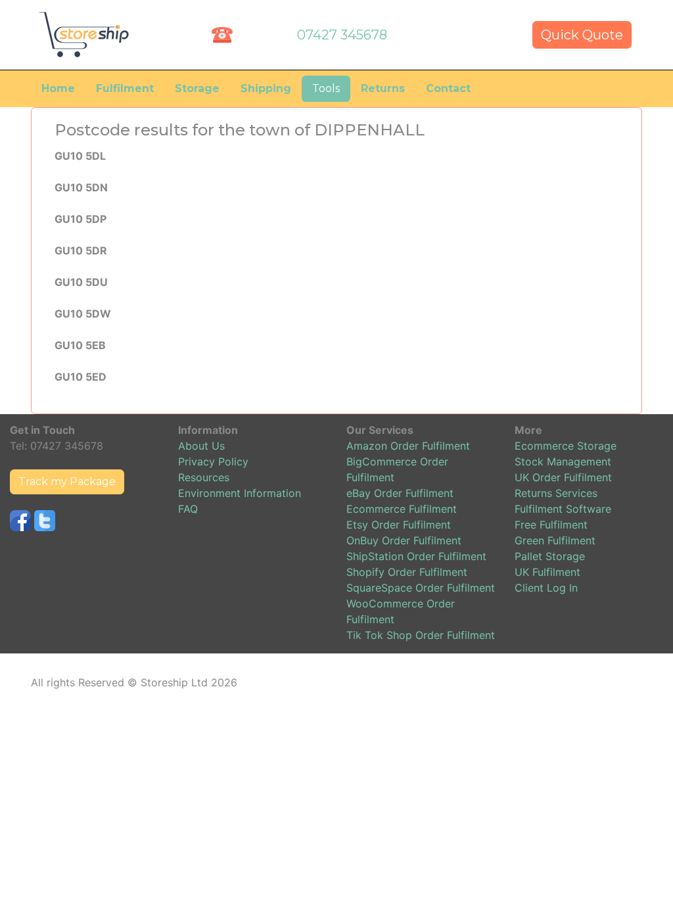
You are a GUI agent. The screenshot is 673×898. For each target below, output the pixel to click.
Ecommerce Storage (565, 445)
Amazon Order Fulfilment (408, 445)
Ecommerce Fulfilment (401, 508)
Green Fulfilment (555, 540)
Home (58, 88)
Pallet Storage (550, 556)
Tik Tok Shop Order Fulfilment (420, 635)
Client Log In (546, 587)
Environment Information (239, 493)
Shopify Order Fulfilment (406, 572)
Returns (383, 88)
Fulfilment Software (563, 508)
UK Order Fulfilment (563, 477)
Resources (203, 477)
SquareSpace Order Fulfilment (420, 587)
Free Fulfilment (551, 524)
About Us (201, 445)
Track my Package (67, 481)
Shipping (266, 88)
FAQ (188, 508)
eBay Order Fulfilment (399, 493)
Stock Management (563, 461)
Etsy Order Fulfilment (398, 524)
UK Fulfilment (547, 572)
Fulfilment (125, 88)
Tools (326, 88)
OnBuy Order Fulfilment (403, 540)
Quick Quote (582, 35)
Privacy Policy (213, 461)
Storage (197, 88)
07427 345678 (342, 35)
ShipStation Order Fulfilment (416, 556)
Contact (448, 88)
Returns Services (556, 493)
